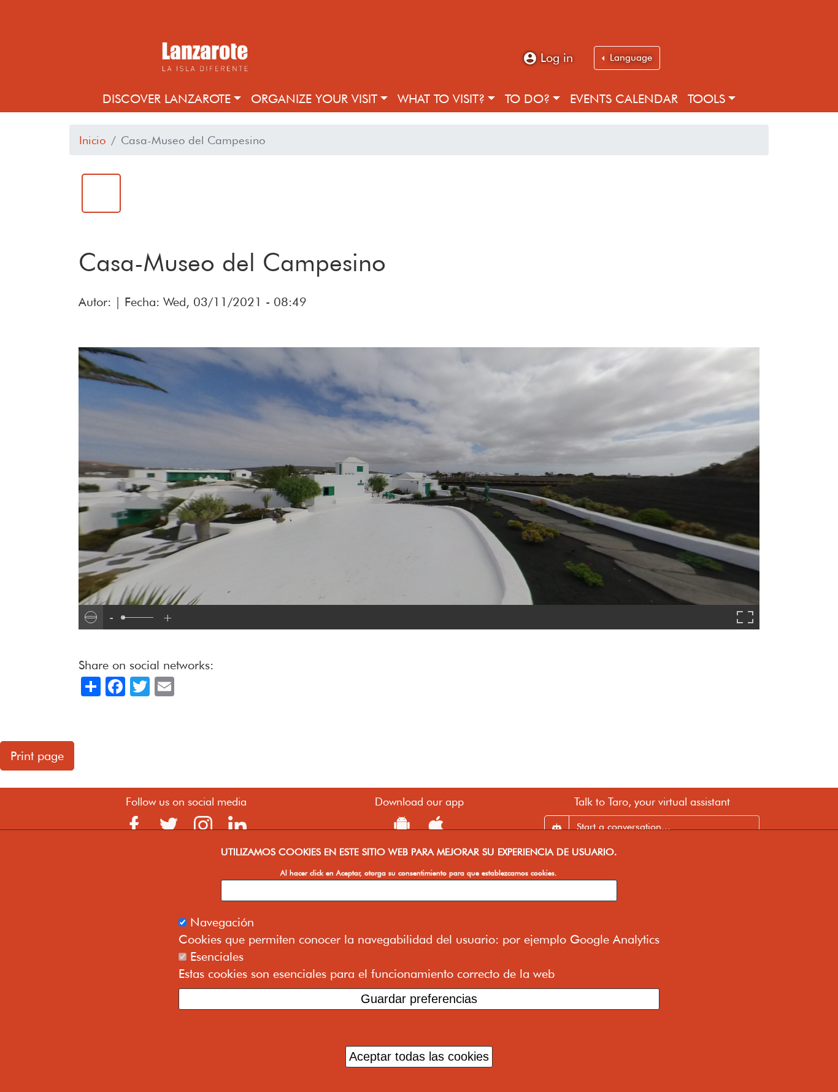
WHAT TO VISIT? (441, 98)
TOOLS (706, 98)
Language (629, 57)
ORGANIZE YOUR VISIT (314, 98)
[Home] (204, 55)
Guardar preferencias (419, 998)
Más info (419, 889)
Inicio (92, 140)
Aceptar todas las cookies (419, 1056)
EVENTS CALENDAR (624, 98)
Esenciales (217, 955)
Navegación (222, 921)
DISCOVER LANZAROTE (166, 98)
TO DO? (527, 98)
